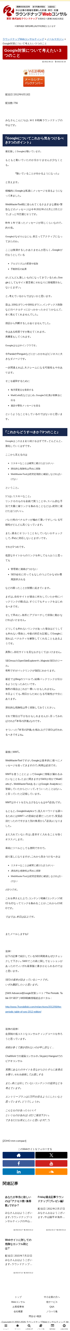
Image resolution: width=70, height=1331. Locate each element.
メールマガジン (55, 39)
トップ (18, 1297)
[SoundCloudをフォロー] (51, 1171)
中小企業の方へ (52, 1297)
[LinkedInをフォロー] (19, 1171)
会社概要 (18, 1311)
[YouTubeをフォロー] (51, 1163)
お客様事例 (18, 1306)
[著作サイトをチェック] (19, 1155)
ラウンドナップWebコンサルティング (23, 39)
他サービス (52, 1302)
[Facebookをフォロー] (19, 1163)
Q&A (51, 1306)
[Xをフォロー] (51, 1155)
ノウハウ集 (52, 1311)
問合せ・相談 (35, 1316)
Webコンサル (18, 1302)
